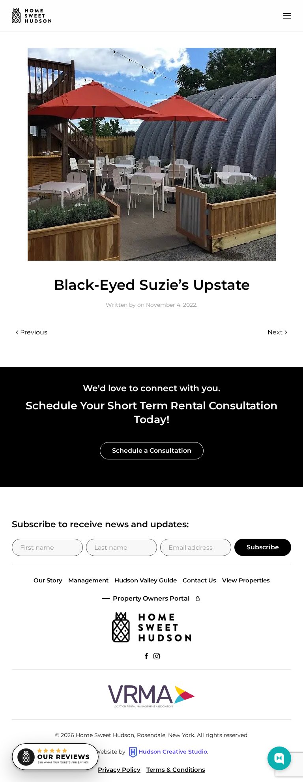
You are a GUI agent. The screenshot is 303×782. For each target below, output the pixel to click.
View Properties (246, 580)
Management (88, 580)
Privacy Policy (119, 769)
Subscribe (263, 547)
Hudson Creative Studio (172, 752)
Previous (33, 332)
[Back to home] (31, 16)
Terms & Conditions (175, 769)
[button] (287, 16)
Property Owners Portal (151, 598)
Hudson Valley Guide (145, 580)
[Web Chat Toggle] (279, 758)
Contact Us (199, 580)
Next (275, 332)
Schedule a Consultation (151, 450)
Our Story (48, 580)
